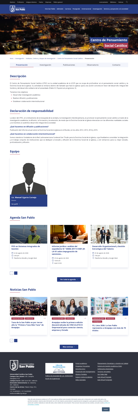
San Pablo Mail (102, 374)
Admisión (60, 9)
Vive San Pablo (50, 9)
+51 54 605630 (15, 391)
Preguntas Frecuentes (82, 366)
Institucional (29, 318)
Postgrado (76, 9)
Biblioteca (113, 2)
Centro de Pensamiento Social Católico (70, 58)
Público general (58, 2)
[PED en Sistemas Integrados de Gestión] (28, 234)
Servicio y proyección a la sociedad (116, 9)
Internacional (86, 9)
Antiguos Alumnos (31, 2)
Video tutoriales (80, 380)
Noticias (121, 2)
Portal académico (81, 363)
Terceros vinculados (104, 372)
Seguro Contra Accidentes (83, 377)
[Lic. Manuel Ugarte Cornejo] (28, 176)
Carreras (68, 9)
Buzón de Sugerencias (52, 379)
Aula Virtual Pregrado (104, 377)
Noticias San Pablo (18, 318)
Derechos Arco (80, 369)
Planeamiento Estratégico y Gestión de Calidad (112, 363)
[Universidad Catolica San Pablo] (17, 9)
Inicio (11, 58)
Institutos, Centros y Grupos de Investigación (40, 58)
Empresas (48, 2)
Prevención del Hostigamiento (85, 372)
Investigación (97, 9)
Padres (41, 2)
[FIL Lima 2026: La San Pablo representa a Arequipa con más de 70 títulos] (109, 306)
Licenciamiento (103, 2)
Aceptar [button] (106, 409)
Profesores (20, 2)
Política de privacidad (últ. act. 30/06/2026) (59, 376)
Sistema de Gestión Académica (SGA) (109, 366)
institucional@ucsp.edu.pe (18, 393)
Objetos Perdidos (81, 374)
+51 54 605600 (26, 391)
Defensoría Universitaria (105, 369)
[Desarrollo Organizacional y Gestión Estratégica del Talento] (109, 234)
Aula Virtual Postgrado (104, 380)
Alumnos (12, 2)
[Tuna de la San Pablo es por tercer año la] (28, 306)
